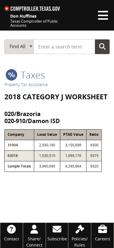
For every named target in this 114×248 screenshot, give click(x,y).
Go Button (102, 46)
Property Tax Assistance (26, 84)
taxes (31, 74)
